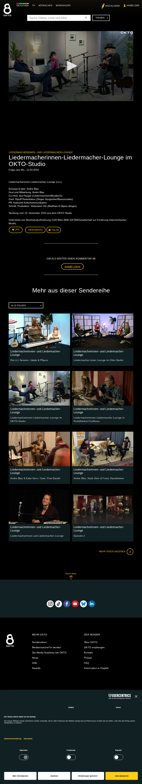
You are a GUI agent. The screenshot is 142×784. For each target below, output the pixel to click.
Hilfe (34, 663)
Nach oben (71, 573)
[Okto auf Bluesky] (83, 603)
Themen (100, 18)
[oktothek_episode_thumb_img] (39, 330)
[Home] (10, 647)
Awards (36, 668)
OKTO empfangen (94, 647)
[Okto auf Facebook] (66, 603)
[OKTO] (7, 13)
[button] (71, 65)
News (35, 657)
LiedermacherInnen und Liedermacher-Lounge (37, 535)
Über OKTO (90, 642)
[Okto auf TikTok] (58, 603)
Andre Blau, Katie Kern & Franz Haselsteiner (99, 478)
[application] (71, 66)
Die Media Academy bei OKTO (49, 652)
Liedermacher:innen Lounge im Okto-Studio (98, 360)
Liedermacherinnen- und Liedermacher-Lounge (41, 152)
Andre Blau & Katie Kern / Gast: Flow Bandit (35, 478)
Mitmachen (45, 5)
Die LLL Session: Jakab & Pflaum (29, 360)
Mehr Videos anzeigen (112, 551)
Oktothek (22, 5)
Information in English (96, 668)
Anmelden (72, 266)
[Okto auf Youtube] (75, 603)
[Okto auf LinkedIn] (91, 603)
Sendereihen (39, 642)
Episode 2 (79, 535)
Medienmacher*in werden (46, 647)
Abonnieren (35, 230)
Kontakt (88, 652)
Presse (88, 657)
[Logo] (127, 32)
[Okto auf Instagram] (50, 603)
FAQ (86, 663)
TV (33, 5)
